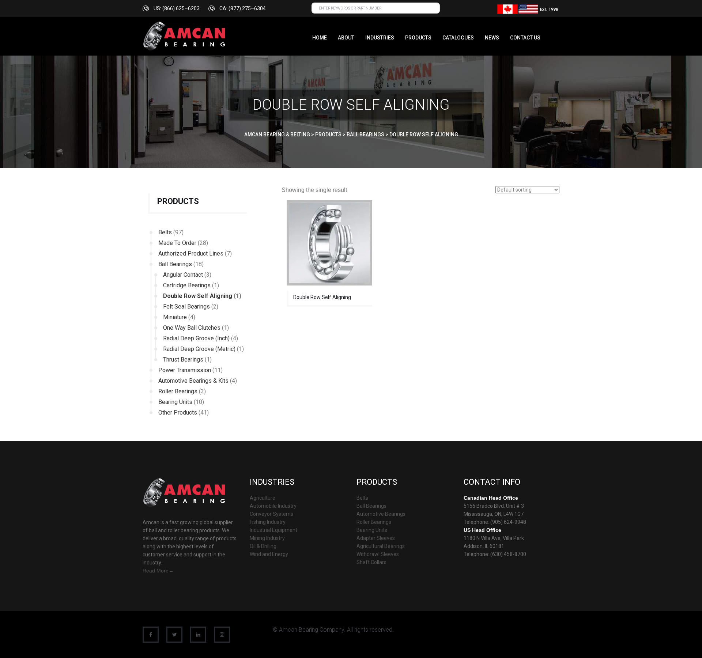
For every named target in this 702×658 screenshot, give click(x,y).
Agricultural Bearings (380, 546)
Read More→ (158, 571)
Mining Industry (267, 538)
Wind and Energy (269, 554)
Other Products (177, 412)
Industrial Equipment (273, 530)
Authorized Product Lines (190, 253)
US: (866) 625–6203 (177, 8)
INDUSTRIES (379, 38)
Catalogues (458, 38)
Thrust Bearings (183, 359)
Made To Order (177, 242)
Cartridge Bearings (187, 285)
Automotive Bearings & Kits (193, 380)
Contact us (525, 38)
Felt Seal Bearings (186, 306)
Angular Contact (183, 274)
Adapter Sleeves (375, 538)
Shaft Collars (371, 562)
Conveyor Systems (271, 514)
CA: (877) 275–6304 (242, 8)
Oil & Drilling (263, 546)
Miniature (175, 317)
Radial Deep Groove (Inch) (196, 338)
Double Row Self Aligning (197, 295)
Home (319, 38)
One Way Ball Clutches (191, 327)
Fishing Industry (268, 522)
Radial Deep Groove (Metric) (199, 348)
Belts (165, 232)
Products (418, 38)
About (346, 38)
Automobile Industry (273, 506)
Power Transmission (184, 370)
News (492, 38)
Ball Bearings (175, 264)
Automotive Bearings (380, 514)
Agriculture (262, 498)
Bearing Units (175, 401)
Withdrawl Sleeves (377, 554)
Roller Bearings (177, 391)
